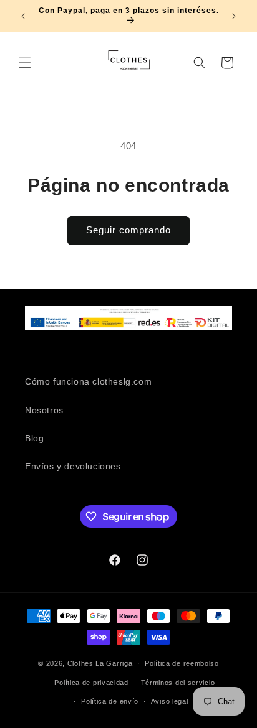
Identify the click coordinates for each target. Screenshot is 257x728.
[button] (25, 63)
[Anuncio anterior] (23, 16)
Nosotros (44, 410)
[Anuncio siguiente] (234, 16)
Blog (34, 438)
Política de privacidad (91, 682)
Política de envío (109, 701)
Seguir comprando (128, 230)
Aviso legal (169, 701)
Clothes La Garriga (100, 663)
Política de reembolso (182, 663)
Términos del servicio (178, 682)
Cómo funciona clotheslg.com (88, 381)
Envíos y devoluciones (73, 466)
